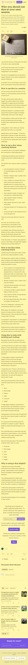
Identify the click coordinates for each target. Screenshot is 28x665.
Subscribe (19, 2)
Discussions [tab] (12, 588)
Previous (6, 559)
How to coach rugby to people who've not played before (9, 621)
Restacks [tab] (11, 569)
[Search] (25, 588)
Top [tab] (3, 588)
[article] (14, 597)
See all (4, 633)
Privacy (15, 653)
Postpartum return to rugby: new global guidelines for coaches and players (10, 594)
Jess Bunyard (7, 601)
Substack (6, 662)
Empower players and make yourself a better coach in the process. (8, 625)
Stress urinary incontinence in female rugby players (10, 607)
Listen (24, 27)
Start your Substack (10, 658)
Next (23, 559)
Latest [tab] (6, 588)
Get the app (21, 658)
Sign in (25, 2)
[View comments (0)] (7, 31)
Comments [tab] (4, 569)
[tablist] (7, 569)
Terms (18, 653)
